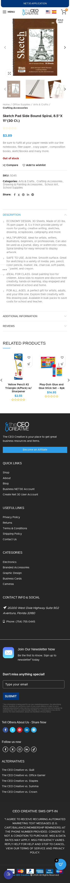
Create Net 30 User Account (20, 494)
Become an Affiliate (35, 449)
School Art (51, 184)
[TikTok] (34, 749)
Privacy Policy (11, 517)
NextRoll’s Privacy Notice (42, 712)
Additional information (20, 316)
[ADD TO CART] (29, 364)
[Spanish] (54, 12)
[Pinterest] (23, 194)
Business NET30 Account (19, 489)
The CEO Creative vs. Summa (20, 786)
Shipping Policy (12, 534)
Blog (6, 483)
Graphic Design (12, 573)
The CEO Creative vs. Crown (19, 792)
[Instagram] (19, 749)
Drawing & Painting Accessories (22, 184)
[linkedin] (28, 194)
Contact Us (10, 539)
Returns (7, 523)
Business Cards (12, 578)
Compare (12, 165)
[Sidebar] (4, 269)
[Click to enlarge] (9, 73)
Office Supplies (21, 104)
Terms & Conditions (15, 528)
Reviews (9, 326)
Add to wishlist (36, 165)
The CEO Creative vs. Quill (18, 770)
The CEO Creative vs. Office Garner (23, 775)
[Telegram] (32, 194)
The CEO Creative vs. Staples (20, 781)
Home (6, 104)
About (7, 478)
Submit (11, 696)
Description (12, 214)
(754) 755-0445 (25, 621)
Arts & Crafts (40, 104)
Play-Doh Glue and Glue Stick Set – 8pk (52, 386)
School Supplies (13, 187)
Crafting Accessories (15, 108)
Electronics (9, 562)
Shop (6, 472)
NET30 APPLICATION (35, 3)
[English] (48, 12)
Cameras (8, 584)
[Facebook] (15, 194)
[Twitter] (19, 194)
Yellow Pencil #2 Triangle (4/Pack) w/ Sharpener (18, 388)
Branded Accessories (16, 567)
